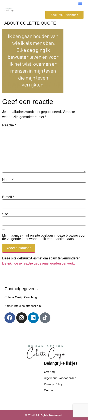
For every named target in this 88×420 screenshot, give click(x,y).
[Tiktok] (45, 317)
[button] (80, 3)
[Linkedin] (33, 317)
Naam (7, 179)
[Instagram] (21, 317)
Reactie (9, 125)
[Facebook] (9, 317)
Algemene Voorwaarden (60, 378)
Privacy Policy (53, 384)
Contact (49, 390)
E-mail (8, 197)
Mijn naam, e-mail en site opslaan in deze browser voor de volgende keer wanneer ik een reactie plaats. (43, 237)
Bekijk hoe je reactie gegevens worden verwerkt (38, 263)
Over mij (49, 371)
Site (5, 214)
